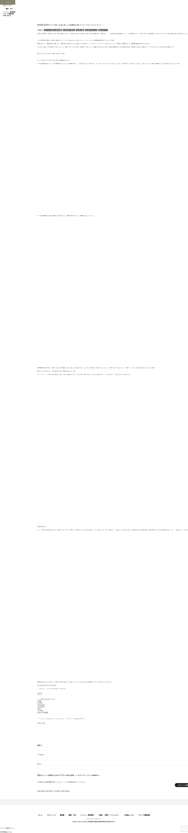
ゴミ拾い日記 (80, 30)
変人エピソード (103, 30)
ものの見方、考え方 (69, 30)
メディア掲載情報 (144, 815)
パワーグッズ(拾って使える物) (53, 30)
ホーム (40, 815)
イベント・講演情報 (87, 815)
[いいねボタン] (39, 693)
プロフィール (51, 815)
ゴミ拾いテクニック (91, 30)
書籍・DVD (72, 815)
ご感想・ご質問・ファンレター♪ (108, 815)
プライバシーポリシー (94, 819)
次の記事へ (57, 791)
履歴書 (62, 815)
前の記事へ (49, 791)
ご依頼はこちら (129, 815)
